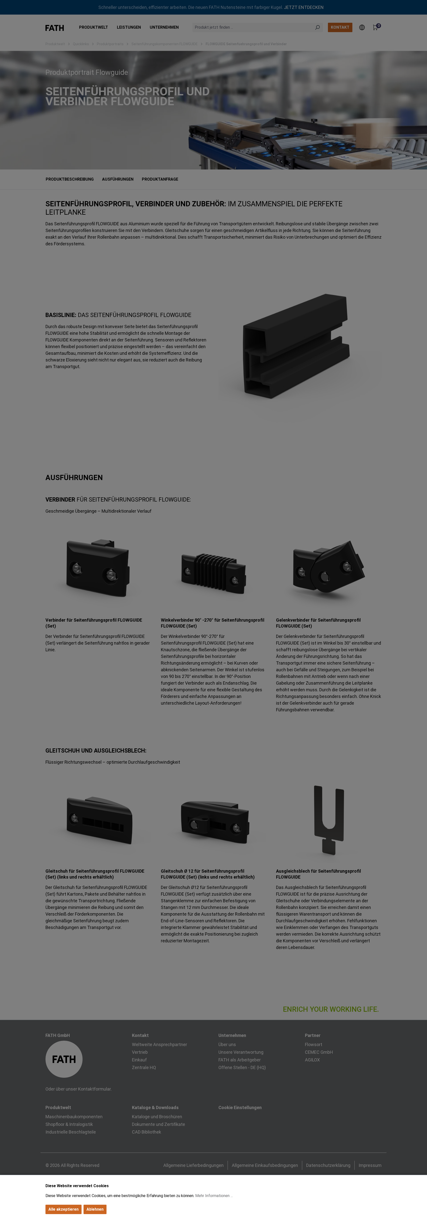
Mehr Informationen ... (214, 1195)
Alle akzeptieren (63, 1209)
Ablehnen (95, 1209)
